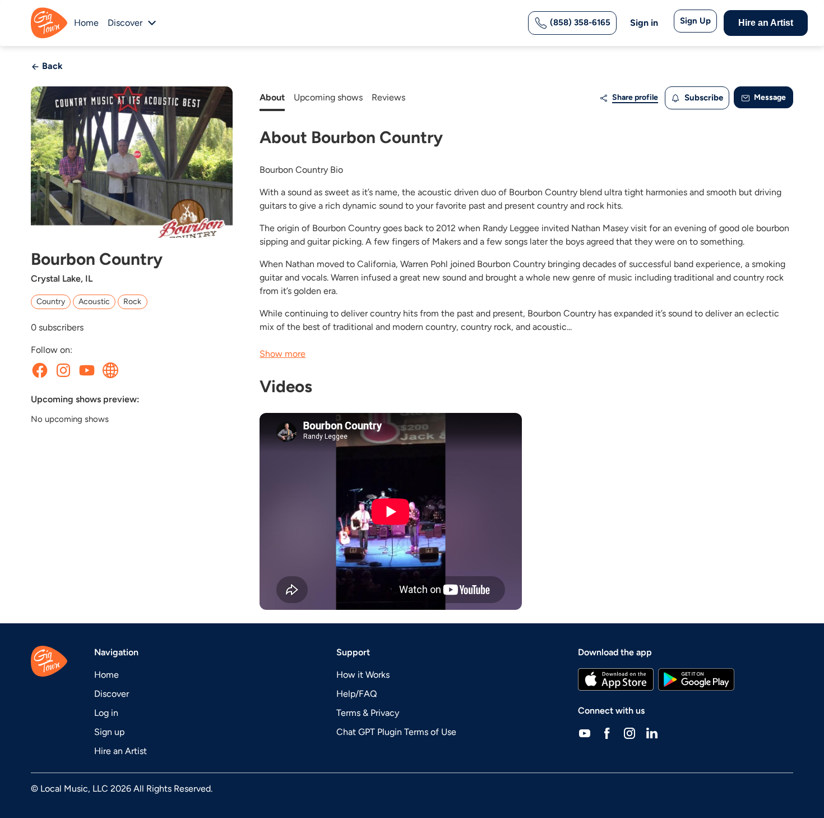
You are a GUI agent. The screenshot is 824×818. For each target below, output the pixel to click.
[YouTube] (584, 733)
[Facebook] (607, 733)
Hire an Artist (765, 22)
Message (769, 97)
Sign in (644, 22)
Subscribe (702, 98)
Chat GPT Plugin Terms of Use (396, 732)
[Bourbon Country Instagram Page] (63, 370)
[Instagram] (629, 733)
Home (86, 22)
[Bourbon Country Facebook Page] (40, 370)
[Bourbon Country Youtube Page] (87, 370)
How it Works (363, 674)
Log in (106, 712)
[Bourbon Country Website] (110, 370)
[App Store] (616, 679)
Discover (111, 693)
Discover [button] (125, 22)
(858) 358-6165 (579, 22)
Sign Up (695, 21)
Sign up (109, 732)
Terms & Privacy (367, 712)
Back (51, 66)
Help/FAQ (356, 693)
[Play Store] (696, 679)
